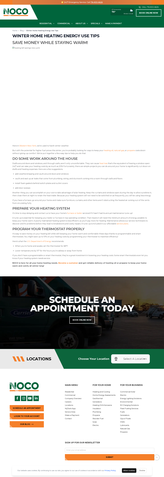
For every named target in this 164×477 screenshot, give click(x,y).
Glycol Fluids (125, 418)
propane (131, 150)
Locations (69, 405)
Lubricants (124, 425)
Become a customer (68, 263)
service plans (122, 224)
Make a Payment (113, 23)
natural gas (119, 150)
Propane (96, 415)
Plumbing (97, 412)
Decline (142, 471)
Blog (22, 31)
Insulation (97, 408)
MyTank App (70, 408)
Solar (95, 422)
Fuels (122, 412)
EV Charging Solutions (129, 405)
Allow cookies (129, 471)
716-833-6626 (96, 2)
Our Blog (25, 424)
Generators (97, 402)
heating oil (108, 150)
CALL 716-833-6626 (150, 7)
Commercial (63, 23)
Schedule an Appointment (27, 408)
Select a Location (135, 358)
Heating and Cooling (101, 392)
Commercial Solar (127, 392)
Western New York (27, 146)
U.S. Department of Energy (39, 241)
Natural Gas (125, 429)
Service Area (70, 412)
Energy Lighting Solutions (130, 398)
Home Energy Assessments (104, 395)
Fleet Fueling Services (129, 408)
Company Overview (73, 398)
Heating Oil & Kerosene (102, 405)
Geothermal (98, 398)
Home (14, 31)
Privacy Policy (110, 471)
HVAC (122, 422)
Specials (95, 23)
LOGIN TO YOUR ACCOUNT (27, 416)
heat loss (103, 163)
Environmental (126, 402)
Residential (45, 23)
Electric (96, 425)
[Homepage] (16, 12)
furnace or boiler (74, 213)
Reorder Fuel (98, 418)
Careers (68, 402)
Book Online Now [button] (148, 13)
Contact (68, 418)
